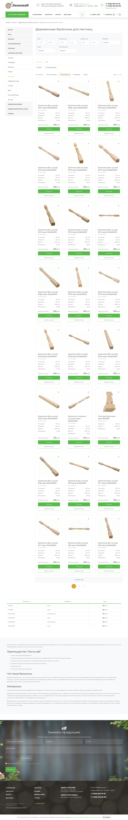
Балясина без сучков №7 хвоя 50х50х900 (48, 544)
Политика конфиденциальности (16, 807)
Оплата (58, 14)
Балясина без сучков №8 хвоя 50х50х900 (78, 482)
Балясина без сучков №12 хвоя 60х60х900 (78, 231)
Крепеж (11, 113)
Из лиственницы (13, 95)
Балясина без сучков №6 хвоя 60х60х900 (78, 544)
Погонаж (11, 48)
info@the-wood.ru (84, 4)
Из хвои (10, 99)
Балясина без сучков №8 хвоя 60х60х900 (48, 482)
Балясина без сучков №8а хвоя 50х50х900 (48, 293)
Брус (10, 34)
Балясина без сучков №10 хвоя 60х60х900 (108, 169)
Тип (47, 62)
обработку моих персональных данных (28, 763)
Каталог (14, 22)
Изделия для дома (15, 104)
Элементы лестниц (15, 53)
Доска (10, 30)
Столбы (10, 85)
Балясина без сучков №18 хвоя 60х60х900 (78, 355)
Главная (8, 22)
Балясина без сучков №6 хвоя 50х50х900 (108, 544)
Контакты (48, 14)
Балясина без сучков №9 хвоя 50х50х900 (108, 106)
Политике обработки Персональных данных (86, 817)
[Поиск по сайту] (82, 15)
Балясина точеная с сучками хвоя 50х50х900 (77, 418)
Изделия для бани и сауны (18, 109)
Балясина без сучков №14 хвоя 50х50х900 (108, 231)
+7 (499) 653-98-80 (113, 6)
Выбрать (106, 42)
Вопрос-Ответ (39, 794)
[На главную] (17, 5)
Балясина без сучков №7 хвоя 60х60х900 (108, 482)
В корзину (49, 129)
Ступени (10, 58)
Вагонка (11, 39)
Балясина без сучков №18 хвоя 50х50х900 (48, 355)
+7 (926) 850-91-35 (112, 4)
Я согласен (106, 817)
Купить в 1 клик (49, 133)
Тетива (10, 71)
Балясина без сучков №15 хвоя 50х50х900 (78, 293)
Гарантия (37, 788)
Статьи (37, 798)
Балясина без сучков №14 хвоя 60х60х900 (48, 106)
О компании (37, 14)
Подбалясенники (13, 81)
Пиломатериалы (14, 44)
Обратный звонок (111, 8)
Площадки (11, 62)
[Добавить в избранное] (58, 81)
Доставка (67, 14)
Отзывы (37, 791)
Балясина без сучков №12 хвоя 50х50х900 (48, 231)
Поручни (11, 67)
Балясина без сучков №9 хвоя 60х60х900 (48, 169)
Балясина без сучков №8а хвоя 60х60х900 (78, 106)
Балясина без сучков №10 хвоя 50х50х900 (78, 169)
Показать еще (79, 579)
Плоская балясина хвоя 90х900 (106, 417)
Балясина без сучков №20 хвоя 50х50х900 (108, 355)
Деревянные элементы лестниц (29, 22)
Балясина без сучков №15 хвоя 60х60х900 (108, 293)
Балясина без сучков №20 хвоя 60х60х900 (48, 417)
